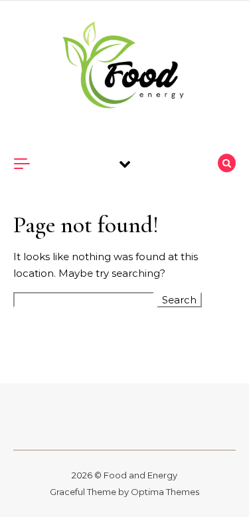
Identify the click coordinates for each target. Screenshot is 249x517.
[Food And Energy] (124, 67)
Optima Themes (165, 491)
